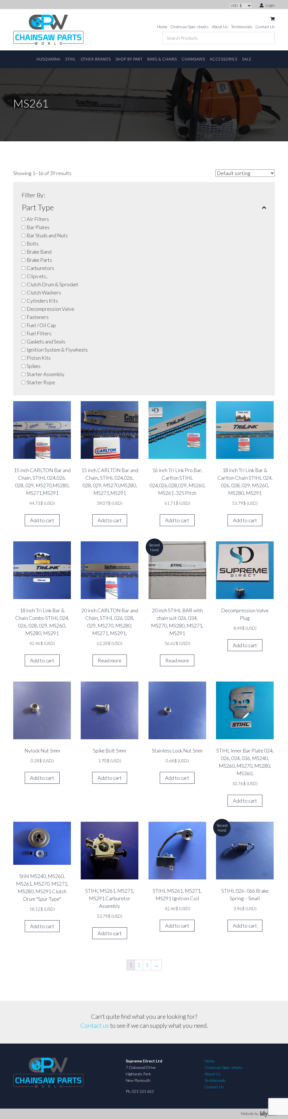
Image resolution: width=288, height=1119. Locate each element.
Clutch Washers (44, 292)
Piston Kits (39, 358)
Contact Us (265, 26)
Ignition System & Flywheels (57, 350)
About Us (220, 26)
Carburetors (40, 268)
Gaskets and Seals (46, 341)
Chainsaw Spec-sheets (189, 26)
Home (162, 26)
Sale (247, 59)
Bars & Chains (162, 59)
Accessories (223, 59)
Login (270, 5)
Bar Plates (38, 227)
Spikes (33, 366)
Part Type (38, 207)
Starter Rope (41, 382)
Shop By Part (129, 59)
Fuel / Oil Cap (41, 325)
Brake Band (39, 252)
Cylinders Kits (42, 301)
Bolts (33, 243)
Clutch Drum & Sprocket (52, 284)
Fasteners (38, 317)
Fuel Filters (39, 333)
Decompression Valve (50, 309)
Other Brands (96, 59)
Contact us (94, 1025)
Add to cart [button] (42, 520)
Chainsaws (193, 59)
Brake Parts (39, 260)
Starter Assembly (45, 374)
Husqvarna (48, 59)
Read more (110, 660)
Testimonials (241, 26)
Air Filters (38, 219)
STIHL (70, 59)
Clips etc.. (37, 276)
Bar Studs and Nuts (47, 235)
